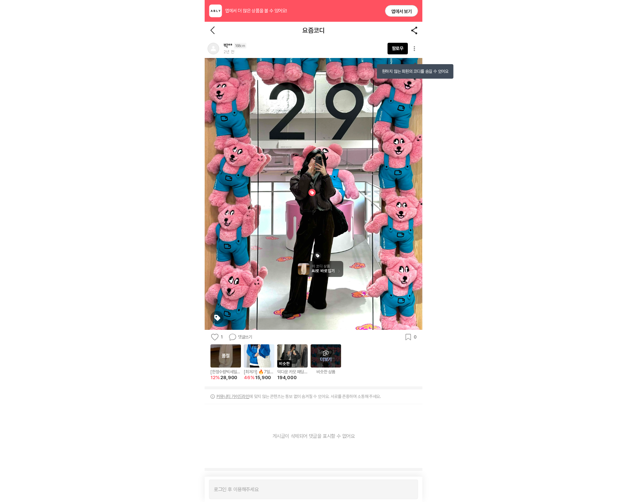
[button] (213, 48)
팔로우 (397, 48)
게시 (409, 489)
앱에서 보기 (401, 11)
